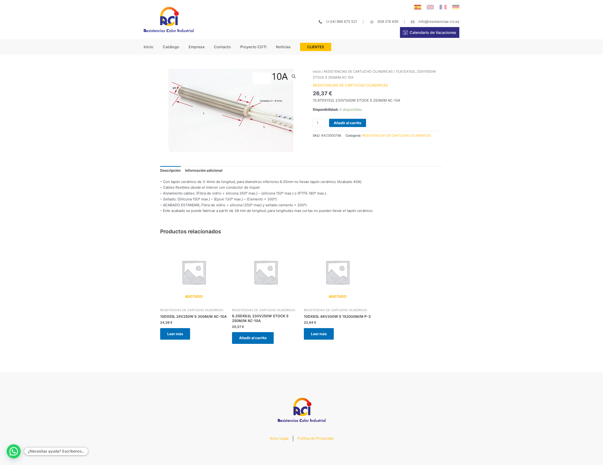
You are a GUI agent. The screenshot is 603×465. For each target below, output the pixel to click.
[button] (14, 451)
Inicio (148, 46)
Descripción (170, 170)
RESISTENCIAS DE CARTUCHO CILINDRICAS (358, 71)
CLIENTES (315, 47)
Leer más (175, 334)
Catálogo (171, 46)
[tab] (170, 170)
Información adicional (203, 170)
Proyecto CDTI (253, 46)
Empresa (196, 46)
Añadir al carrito (347, 123)
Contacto (222, 46)
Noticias (283, 46)
